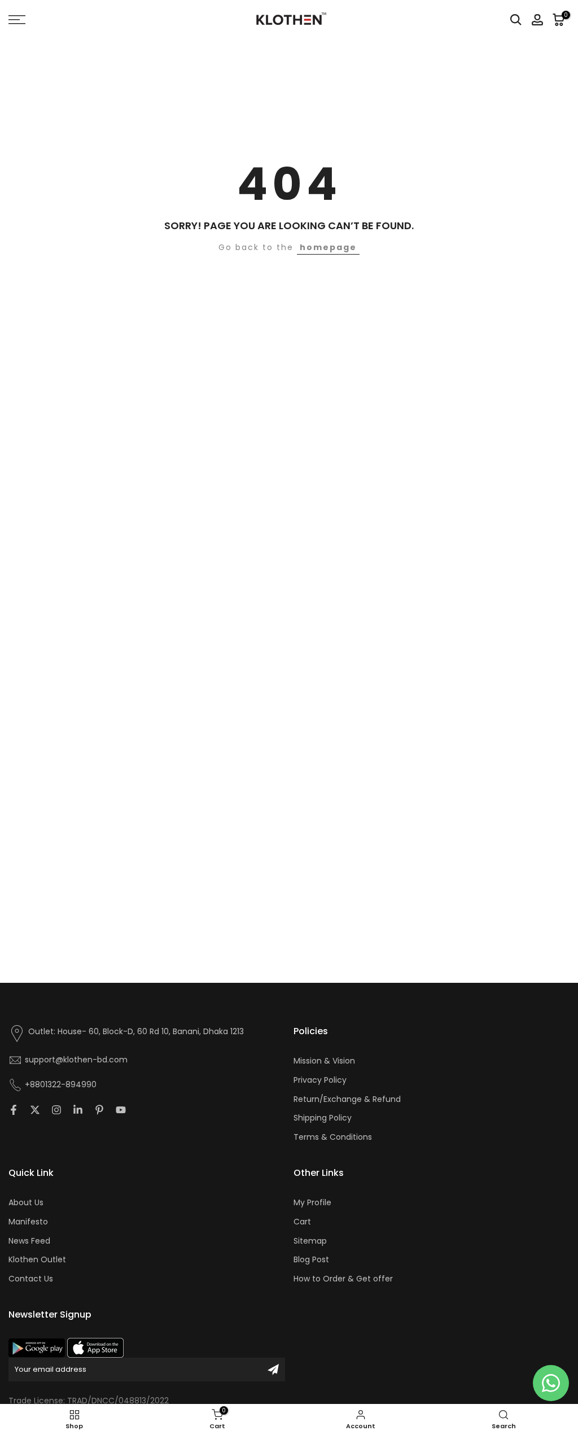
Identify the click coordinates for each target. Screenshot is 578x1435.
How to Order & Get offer (343, 1279)
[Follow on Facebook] (13, 1110)
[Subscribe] (273, 1369)
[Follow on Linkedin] (78, 1110)
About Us (25, 1202)
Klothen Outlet (37, 1259)
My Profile (312, 1202)
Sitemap (310, 1241)
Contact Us (30, 1279)
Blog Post (311, 1259)
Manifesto (28, 1222)
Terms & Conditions (333, 1137)
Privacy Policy (320, 1080)
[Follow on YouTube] (121, 1110)
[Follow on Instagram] (56, 1110)
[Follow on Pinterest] (99, 1110)
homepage (328, 247)
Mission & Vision (324, 1061)
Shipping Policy (323, 1118)
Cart (302, 1222)
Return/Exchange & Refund (347, 1099)
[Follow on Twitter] (35, 1110)
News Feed (29, 1241)
